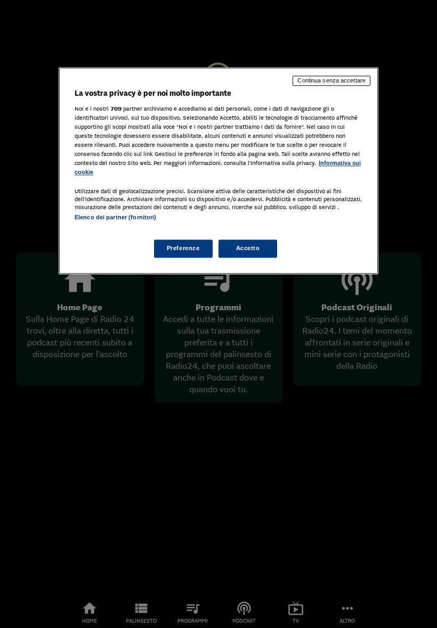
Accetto (248, 248)
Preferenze (183, 248)
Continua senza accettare (331, 80)
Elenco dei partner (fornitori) (115, 217)
